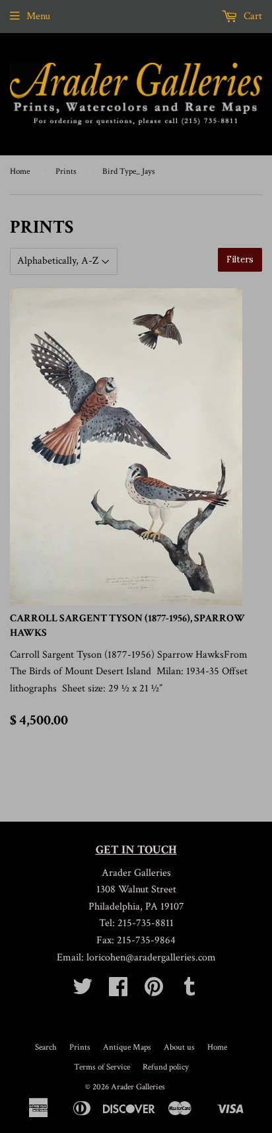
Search (46, 1047)
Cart (251, 16)
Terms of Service (102, 1067)
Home (20, 171)
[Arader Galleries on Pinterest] (154, 991)
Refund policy (166, 1067)
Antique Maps (127, 1047)
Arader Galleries (138, 1087)
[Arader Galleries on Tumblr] (189, 991)
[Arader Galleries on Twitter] (82, 991)
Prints (66, 171)
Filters (240, 259)
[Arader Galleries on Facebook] (118, 991)
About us (179, 1047)
